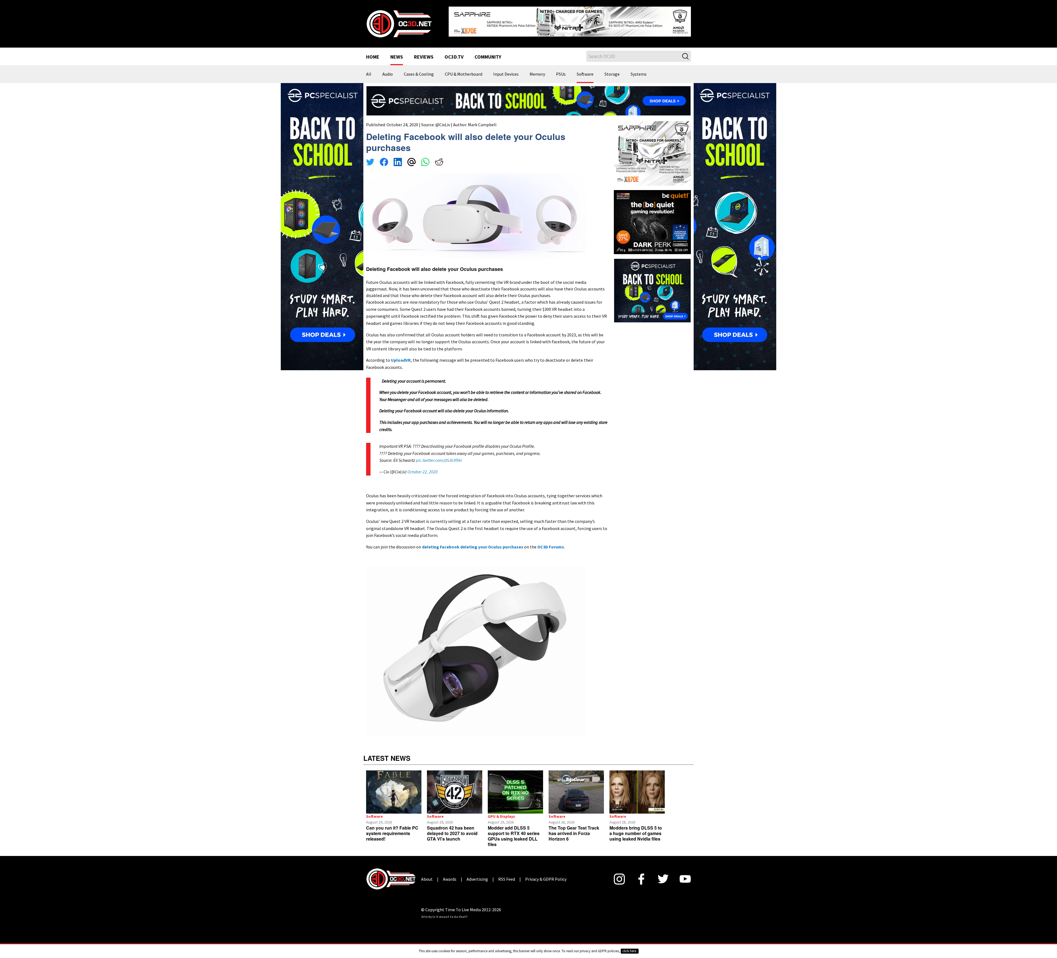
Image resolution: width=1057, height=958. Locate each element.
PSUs (561, 69)
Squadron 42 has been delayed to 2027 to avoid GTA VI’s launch (452, 829)
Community (488, 53)
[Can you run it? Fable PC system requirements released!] (393, 787)
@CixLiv (442, 120)
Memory (537, 69)
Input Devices (506, 69)
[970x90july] (528, 96)
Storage (612, 69)
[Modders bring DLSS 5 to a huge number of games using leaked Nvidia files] (637, 787)
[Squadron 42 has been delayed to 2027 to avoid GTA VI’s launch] (454, 787)
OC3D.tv (454, 53)
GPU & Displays (501, 811)
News (396, 53)
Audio (387, 69)
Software (585, 69)
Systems (639, 69)
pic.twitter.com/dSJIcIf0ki (439, 456)
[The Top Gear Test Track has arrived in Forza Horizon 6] (576, 787)
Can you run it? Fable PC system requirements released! (392, 829)
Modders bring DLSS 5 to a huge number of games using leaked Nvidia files (635, 829)
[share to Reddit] (439, 158)
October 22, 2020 (422, 467)
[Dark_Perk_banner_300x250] (652, 217)
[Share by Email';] (411, 158)
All (368, 69)
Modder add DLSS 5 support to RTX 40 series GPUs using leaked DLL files (514, 831)
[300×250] (652, 286)
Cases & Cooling (419, 69)
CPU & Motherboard (463, 69)
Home (372, 53)
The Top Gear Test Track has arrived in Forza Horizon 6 (574, 829)
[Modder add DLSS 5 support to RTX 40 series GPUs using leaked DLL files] (515, 787)
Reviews (424, 53)
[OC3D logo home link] (399, 21)
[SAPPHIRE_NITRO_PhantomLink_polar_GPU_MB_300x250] (652, 148)
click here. (629, 951)
